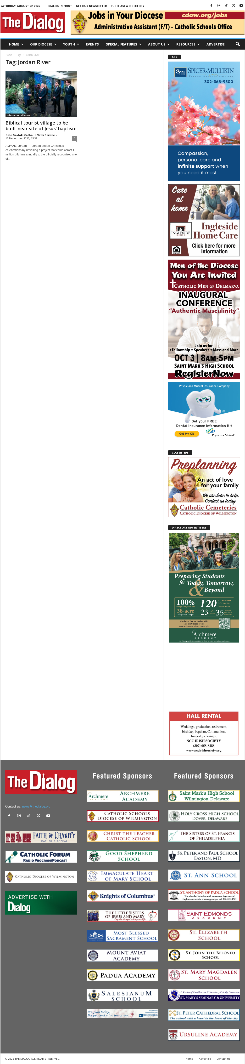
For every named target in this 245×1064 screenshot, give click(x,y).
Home (14, 44)
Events (92, 44)
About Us (156, 44)
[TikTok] (226, 5)
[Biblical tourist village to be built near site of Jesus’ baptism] (41, 94)
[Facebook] (211, 5)
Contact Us (223, 1058)
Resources (185, 44)
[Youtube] (241, 5)
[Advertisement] (204, 676)
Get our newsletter (91, 6)
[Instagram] (219, 5)
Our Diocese (41, 44)
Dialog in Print (60, 6)
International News (18, 115)
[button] (237, 44)
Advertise (215, 44)
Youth (69, 44)
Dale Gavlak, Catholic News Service (30, 135)
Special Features (121, 44)
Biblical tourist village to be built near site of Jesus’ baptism (41, 126)
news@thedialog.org (36, 806)
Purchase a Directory (127, 6)
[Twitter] (234, 5)
